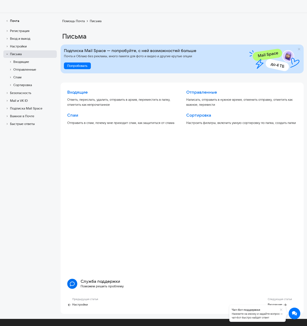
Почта (14, 21)
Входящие (21, 62)
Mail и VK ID (19, 101)
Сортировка (22, 85)
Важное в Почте (22, 116)
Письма (16, 54)
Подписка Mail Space (26, 108)
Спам (17, 77)
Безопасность (20, 93)
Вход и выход (20, 39)
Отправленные (24, 69)
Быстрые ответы (22, 124)
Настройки (18, 46)
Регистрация (19, 31)
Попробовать (77, 66)
